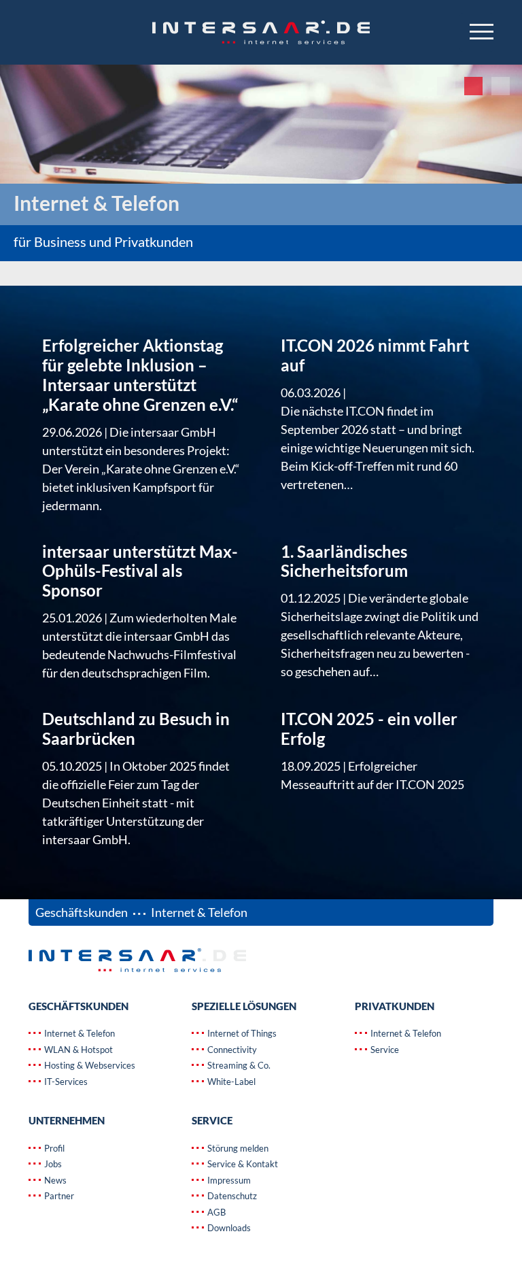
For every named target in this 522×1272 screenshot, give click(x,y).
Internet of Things (241, 1033)
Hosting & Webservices (88, 1065)
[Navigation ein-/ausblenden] (476, 32)
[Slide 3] (500, 86)
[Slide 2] (473, 86)
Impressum (228, 1180)
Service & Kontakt (241, 1163)
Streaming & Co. (238, 1065)
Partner (58, 1195)
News (54, 1180)
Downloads (228, 1227)
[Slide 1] (446, 86)
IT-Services (65, 1081)
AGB (215, 1212)
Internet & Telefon (78, 1033)
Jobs (52, 1163)
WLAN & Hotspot (77, 1049)
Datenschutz (231, 1195)
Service (383, 1049)
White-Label (230, 1081)
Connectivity (231, 1049)
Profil (53, 1148)
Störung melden (236, 1148)
